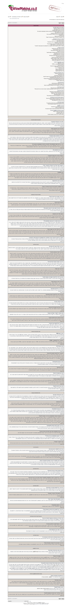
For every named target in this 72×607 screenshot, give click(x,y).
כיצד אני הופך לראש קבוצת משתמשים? (57, 77)
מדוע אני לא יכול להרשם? (59, 36)
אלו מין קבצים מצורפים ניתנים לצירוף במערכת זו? (55, 103)
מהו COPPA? (61, 35)
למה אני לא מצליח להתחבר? (58, 28)
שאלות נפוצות (25, 16)
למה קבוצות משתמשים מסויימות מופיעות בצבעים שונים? (54, 78)
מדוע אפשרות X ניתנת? (59, 107)
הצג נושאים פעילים (52, 19)
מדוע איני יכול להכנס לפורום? (58, 54)
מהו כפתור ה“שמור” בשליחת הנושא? (57, 58)
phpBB (39, 602)
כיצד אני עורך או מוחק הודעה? (58, 49)
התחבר (61, 16)
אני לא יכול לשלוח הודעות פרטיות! (58, 83)
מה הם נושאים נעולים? (60, 69)
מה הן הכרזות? (61, 67)
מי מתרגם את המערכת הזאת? (58, 111)
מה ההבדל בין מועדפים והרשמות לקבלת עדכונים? (55, 98)
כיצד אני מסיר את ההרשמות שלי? (58, 100)
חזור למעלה (62, 126)
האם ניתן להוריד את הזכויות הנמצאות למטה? (56, 114)
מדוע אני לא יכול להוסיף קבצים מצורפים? (56, 55)
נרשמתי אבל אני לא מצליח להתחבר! (57, 33)
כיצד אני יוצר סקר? (60, 51)
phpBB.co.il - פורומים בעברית (41, 603)
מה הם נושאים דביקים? (59, 68)
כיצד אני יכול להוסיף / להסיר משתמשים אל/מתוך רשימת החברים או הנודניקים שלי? (49, 88)
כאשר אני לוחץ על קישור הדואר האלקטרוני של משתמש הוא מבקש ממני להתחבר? (49, 45)
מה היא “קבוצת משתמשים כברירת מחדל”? (56, 79)
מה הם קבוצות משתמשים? (59, 75)
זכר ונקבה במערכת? (60, 112)
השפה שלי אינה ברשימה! (59, 42)
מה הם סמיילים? (61, 65)
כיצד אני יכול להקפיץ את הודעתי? (58, 60)
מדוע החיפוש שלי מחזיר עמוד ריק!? (57, 93)
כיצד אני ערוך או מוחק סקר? (59, 53)
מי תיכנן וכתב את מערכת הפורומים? (57, 106)
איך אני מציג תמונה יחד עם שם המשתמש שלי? (55, 43)
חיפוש (9, 16)
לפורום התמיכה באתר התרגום (43, 588)
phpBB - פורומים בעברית (47, 576)
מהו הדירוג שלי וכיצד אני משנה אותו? (57, 44)
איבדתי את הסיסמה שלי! (59, 32)
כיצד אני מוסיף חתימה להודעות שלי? (57, 50)
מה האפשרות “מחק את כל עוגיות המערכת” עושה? (55, 37)
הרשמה (57, 16)
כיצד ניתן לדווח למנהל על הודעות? (58, 57)
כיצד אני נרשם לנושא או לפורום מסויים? (57, 99)
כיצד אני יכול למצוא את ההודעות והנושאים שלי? (55, 95)
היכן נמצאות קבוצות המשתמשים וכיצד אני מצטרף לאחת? (53, 76)
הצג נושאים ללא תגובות (60, 19)
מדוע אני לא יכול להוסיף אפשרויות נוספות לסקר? (55, 52)
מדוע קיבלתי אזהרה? (60, 56)
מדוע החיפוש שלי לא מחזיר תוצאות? (57, 92)
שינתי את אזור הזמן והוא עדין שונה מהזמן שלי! (55, 41)
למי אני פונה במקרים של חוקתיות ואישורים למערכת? (54, 108)
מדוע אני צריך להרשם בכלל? (59, 29)
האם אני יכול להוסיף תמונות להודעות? (57, 66)
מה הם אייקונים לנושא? (59, 70)
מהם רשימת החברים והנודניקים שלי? (57, 87)
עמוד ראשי (61, 23)
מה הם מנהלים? (61, 74)
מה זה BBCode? (61, 63)
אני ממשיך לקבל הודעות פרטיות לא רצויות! (56, 84)
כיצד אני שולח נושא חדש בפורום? (58, 48)
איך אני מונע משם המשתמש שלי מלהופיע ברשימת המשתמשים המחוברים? (50, 31)
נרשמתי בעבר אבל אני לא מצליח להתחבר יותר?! (55, 34)
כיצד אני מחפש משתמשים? (59, 94)
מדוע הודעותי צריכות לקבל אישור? (58, 59)
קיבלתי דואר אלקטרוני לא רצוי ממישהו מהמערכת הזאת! (54, 85)
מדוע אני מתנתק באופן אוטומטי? (58, 30)
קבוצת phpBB (35, 551)
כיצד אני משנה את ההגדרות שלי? (58, 39)
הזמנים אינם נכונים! (60, 40)
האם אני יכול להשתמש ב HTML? (58, 64)
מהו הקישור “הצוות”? (60, 80)
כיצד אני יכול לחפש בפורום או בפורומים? (57, 91)
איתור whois (56, 565)
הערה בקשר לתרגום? (60, 113)
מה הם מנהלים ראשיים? (59, 73)
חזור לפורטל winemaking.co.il (17, 16)
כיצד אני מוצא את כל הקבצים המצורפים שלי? (56, 104)
